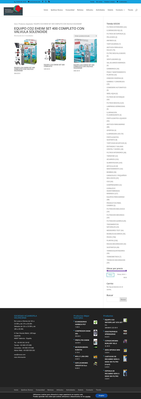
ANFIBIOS (110, 40)
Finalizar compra (109, 2)
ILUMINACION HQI (113, 30)
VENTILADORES (112, 59)
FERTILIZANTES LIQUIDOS (116, 118)
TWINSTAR (111, 156)
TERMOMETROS (113, 257)
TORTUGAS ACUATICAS (115, 143)
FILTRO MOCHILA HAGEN (116, 53)
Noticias (80, 10)
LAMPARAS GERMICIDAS (116, 106)
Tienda (92, 2)
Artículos (89, 10)
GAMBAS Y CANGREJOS (115, 81)
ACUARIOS (111, 159)
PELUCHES (111, 37)
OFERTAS (110, 130)
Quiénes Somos (57, 10)
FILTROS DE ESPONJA (115, 34)
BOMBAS (110, 172)
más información (20, 357)
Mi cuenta (99, 2)
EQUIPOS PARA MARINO (115, 197)
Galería (110, 10)
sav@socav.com (19, 354)
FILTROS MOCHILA (114, 103)
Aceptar (101, 395)
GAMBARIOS (111, 69)
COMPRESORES (113, 185)
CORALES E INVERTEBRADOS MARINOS (113, 190)
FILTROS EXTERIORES (115, 27)
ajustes (87, 397)
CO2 (108, 181)
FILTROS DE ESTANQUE (115, 97)
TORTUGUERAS (112, 44)
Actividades (100, 10)
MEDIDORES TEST (113, 230)
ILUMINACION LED (113, 134)
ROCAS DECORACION (115, 244)
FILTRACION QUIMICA (115, 221)
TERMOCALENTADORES (116, 251)
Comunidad (70, 10)
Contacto (119, 10)
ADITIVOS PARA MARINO (116, 124)
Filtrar (110, 275)
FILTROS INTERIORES (115, 152)
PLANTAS (110, 240)
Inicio (46, 10)
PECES (109, 237)
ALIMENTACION (112, 163)
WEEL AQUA (111, 93)
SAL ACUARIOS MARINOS (116, 63)
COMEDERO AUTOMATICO (116, 87)
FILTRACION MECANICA (115, 215)
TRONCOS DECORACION (116, 260)
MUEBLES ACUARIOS (114, 234)
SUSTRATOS (111, 247)
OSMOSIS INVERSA (114, 78)
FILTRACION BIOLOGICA (116, 209)
